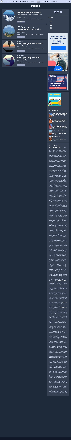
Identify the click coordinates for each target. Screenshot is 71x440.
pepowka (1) (61, 259)
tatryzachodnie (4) (64, 350)
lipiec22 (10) (50, 307)
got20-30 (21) (65, 185)
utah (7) (65, 147)
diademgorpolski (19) (56, 311)
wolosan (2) (54, 361)
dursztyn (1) (56, 298)
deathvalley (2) (51, 172)
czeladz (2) (62, 236)
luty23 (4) (55, 302)
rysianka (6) (65, 220)
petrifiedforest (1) (64, 154)
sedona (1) (65, 151)
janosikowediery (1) (61, 200)
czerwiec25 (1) (51, 175)
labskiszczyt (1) (57, 176)
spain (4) (53, 385)
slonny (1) (65, 358)
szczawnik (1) (58, 251)
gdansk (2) (56, 357)
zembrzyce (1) (65, 276)
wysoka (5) (65, 207)
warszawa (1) (55, 362)
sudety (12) (56, 187)
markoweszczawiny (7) (52, 220)
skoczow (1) (50, 165)
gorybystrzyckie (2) (51, 215)
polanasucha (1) (64, 255)
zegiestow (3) (55, 250)
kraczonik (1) (64, 264)
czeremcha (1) (61, 322)
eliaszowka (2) (55, 192)
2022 (51, 25)
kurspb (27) (54, 292)
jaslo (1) (62, 204)
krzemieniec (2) (51, 360)
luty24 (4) (66, 239)
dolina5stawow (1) (64, 380)
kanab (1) (57, 151)
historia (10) (59, 250)
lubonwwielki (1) (51, 279)
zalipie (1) (66, 377)
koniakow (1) (60, 299)
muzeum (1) (50, 372)
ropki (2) (54, 393)
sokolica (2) (50, 209)
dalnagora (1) (65, 303)
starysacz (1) (60, 205)
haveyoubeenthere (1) (64, 338)
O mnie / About (53, 1)
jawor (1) (66, 292)
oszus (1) (50, 236)
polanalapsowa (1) (63, 308)
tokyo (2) (66, 390)
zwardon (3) (65, 241)
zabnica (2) (55, 241)
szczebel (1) (65, 376)
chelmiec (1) (53, 346)
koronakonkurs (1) (51, 347)
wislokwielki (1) (55, 336)
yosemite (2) (64, 165)
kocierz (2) (65, 274)
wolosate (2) (50, 224)
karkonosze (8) (56, 174)
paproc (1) (53, 294)
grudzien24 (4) (61, 191)
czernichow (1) (58, 351)
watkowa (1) (65, 361)
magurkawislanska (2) (56, 184)
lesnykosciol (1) (55, 179)
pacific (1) (66, 391)
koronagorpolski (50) (62, 216)
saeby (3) (50, 346)
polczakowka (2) (64, 283)
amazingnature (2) (51, 308)
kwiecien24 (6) (51, 225)
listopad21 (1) (54, 337)
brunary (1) (57, 293)
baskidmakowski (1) (64, 266)
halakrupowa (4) (65, 234)
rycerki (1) (56, 185)
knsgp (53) (57, 347)
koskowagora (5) (51, 195)
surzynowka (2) (57, 266)
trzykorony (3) (51, 341)
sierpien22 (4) (66, 317)
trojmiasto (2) (51, 358)
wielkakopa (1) (65, 366)
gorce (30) (56, 167)
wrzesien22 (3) (65, 316)
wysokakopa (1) (65, 367)
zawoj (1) (57, 297)
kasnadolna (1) (51, 338)
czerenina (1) (50, 361)
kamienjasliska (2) (56, 322)
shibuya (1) (53, 391)
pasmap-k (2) (65, 275)
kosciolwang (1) (51, 368)
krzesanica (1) (65, 383)
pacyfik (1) (56, 376)
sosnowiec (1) (61, 235)
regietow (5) (62, 212)
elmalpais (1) (61, 156)
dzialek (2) (61, 245)
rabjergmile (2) (59, 343)
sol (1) (54, 259)
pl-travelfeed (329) (55, 147)
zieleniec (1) (55, 216)
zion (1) (56, 180)
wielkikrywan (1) (59, 202)
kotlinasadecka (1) (64, 205)
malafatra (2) (50, 200)
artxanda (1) (64, 386)
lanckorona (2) (51, 284)
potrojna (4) (55, 239)
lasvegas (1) (55, 288)
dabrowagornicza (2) (55, 235)
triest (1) (63, 392)
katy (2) (50, 211)
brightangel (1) (51, 174)
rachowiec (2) (51, 259)
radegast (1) (50, 199)
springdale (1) (65, 180)
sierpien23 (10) (56, 274)
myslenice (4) (50, 244)
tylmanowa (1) (51, 312)
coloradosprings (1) (63, 160)
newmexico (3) (65, 155)
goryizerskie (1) (60, 367)
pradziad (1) (65, 187)
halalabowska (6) (56, 191)
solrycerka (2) (65, 256)
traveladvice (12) (51, 382)
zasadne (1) (53, 194)
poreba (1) (50, 256)
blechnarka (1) (51, 255)
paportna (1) (56, 360)
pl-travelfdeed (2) (58, 353)
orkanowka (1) (59, 302)
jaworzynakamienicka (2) (52, 323)
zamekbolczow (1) (63, 333)
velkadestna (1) (60, 215)
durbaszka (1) (57, 316)
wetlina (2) (50, 197)
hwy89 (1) (64, 152)
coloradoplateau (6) (59, 150)
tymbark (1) (57, 170)
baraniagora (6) (61, 221)
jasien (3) (65, 181)
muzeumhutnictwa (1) (64, 250)
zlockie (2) (60, 224)
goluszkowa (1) (65, 294)
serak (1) (50, 190)
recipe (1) (65, 375)
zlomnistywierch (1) (63, 321)
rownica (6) (50, 164)
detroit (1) (56, 388)
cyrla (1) (56, 205)
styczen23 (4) (66, 306)
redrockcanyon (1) (60, 288)
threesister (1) (62, 390)
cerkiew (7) (50, 214)
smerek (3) (59, 204)
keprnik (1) (52, 190)
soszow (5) (65, 221)
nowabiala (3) (51, 283)
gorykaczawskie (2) (51, 332)
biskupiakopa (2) (63, 348)
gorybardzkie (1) (59, 356)
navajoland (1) (65, 156)
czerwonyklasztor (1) (56, 318)
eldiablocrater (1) (51, 155)
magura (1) (54, 254)
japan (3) (50, 391)
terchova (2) (65, 200)
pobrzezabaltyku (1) (65, 356)
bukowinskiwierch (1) (64, 336)
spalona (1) (50, 356)
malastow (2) (65, 254)
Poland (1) (57, 387)
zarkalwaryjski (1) (55, 307)
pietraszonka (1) (65, 289)
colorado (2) (64, 159)
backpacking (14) (51, 388)
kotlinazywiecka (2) (64, 246)
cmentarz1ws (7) (64, 249)
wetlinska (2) (62, 196)
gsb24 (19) (58, 196)
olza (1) (56, 299)
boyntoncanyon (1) (58, 152)
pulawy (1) (50, 207)
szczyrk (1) (60, 289)
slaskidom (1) (56, 367)
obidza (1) (59, 192)
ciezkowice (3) (61, 254)
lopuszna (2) (65, 282)
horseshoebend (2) (51, 152)
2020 (51, 28)
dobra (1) (59, 331)
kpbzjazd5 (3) (57, 308)
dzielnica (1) (65, 204)
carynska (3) (65, 196)
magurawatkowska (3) (52, 212)
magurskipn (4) (57, 212)
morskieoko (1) (51, 381)
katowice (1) (65, 373)
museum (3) (50, 363)
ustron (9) (50, 179)
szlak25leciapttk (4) (51, 231)
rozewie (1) (50, 357)
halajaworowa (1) (54, 328)
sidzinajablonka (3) (51, 230)
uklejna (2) (59, 244)
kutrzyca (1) (65, 328)
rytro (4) (53, 205)
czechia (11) (56, 190)
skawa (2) (64, 393)
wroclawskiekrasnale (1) (52, 371)
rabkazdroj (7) (65, 167)
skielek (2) (57, 259)
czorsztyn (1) (59, 209)
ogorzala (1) (55, 182)
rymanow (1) (61, 210)
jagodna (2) (65, 215)
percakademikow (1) (56, 363)
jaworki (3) (54, 287)
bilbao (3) (50, 385)
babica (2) (54, 276)
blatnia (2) (62, 177)
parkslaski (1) (59, 240)
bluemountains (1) (51, 386)
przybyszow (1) (58, 207)
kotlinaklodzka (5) (51, 352)
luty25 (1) (65, 186)
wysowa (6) (62, 225)
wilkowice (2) (55, 246)
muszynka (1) (62, 251)
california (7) (55, 165)
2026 (51, 20)
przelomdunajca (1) (62, 318)
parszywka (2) (65, 194)
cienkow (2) (50, 184)
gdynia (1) (55, 358)
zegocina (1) (50, 249)
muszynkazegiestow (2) (52, 251)
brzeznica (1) (64, 284)
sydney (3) (65, 381)
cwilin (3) (58, 328)
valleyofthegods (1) (51, 180)
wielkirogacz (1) (64, 287)
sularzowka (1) (65, 261)
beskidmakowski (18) (59, 194)
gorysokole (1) (58, 333)
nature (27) (57, 375)
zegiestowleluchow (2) (52, 265)
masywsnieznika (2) (64, 353)
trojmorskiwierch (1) (55, 355)
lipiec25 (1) (50, 171)
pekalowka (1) (60, 261)
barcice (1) (50, 205)
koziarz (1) (61, 311)
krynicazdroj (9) (55, 214)
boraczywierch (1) (59, 292)
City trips (33, 1)
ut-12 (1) (54, 150)
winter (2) (54, 387)
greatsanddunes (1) (58, 159)
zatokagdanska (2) (64, 357)
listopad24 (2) (65, 199)
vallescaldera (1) (55, 157)
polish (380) (54, 145)
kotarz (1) (50, 328)
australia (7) (55, 378)
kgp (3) (50, 366)
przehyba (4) (61, 217)
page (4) (54, 151)
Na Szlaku (15, 1)
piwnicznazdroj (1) (56, 321)
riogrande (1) (56, 160)
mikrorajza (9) (64, 231)
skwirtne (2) (65, 225)
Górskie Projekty (24, 1)
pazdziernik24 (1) (55, 201)
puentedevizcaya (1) (58, 386)
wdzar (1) (66, 318)
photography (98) (63, 307)
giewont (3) (60, 383)
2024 (51, 22)
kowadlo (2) (50, 353)
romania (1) (60, 388)
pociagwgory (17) (59, 164)
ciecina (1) (66, 240)
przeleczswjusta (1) (51, 316)
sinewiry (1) (54, 297)
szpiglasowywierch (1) (57, 380)
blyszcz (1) (65, 311)
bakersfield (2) (59, 171)
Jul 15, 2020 (19, 46)
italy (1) (60, 392)
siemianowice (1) (54, 240)
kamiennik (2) (59, 255)
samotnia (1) (55, 175)
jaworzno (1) (58, 231)
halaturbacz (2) (60, 282)
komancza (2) (51, 206)
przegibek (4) (60, 185)
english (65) (64, 161)
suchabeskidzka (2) (51, 266)
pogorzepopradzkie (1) (64, 192)
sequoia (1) (54, 171)
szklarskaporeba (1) (51, 176)
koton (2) (65, 195)
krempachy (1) (61, 297)
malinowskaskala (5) (52, 289)
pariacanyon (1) (61, 151)
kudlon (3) (60, 327)
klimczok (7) (61, 186)
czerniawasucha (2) (56, 234)
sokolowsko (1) (65, 337)
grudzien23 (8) (55, 249)
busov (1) (50, 293)
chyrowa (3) (54, 211)
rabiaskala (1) (60, 360)
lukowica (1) (65, 259)
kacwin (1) (54, 280)
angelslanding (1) (60, 180)
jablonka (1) (56, 230)
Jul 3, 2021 (19, 32)
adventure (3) (51, 378)
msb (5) (52, 275)
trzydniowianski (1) (57, 350)
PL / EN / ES (43, 1)
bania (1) (66, 269)
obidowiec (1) (56, 382)
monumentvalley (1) (63, 179)
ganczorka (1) (65, 299)
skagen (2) (64, 343)
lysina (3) (62, 269)
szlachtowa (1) (59, 287)
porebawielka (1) (51, 302)
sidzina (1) (60, 234)
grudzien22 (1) (65, 312)
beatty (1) (55, 172)
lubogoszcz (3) (56, 279)
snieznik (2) (50, 355)
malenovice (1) (51, 202)
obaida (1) (59, 391)
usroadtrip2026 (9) (51, 149)
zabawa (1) (65, 298)
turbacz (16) (54, 169)
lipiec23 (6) (50, 287)
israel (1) (66, 392)
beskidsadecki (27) (65, 190)
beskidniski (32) (64, 206)
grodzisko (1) (58, 306)
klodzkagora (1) (54, 356)
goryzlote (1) (54, 353)
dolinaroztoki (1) (51, 322)
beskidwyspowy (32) (52, 170)
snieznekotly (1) (61, 176)
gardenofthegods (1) (52, 161)
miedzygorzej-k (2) (60, 241)
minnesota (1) (61, 381)
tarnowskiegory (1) (64, 371)
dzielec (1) (60, 303)
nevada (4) (59, 172)
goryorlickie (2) (65, 214)
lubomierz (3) (61, 181)
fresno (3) (65, 166)
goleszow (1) (65, 230)
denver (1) (58, 161)
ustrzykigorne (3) (55, 197)
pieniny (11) (62, 207)
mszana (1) (59, 279)
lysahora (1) (65, 201)
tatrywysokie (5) (51, 348)
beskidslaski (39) (51, 162)
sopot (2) (60, 357)
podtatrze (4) (61, 230)
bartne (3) (64, 211)
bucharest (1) (65, 388)
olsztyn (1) (50, 370)
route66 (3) (55, 155)
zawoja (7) (50, 235)
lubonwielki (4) (59, 283)
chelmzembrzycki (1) (60, 276)
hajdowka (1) (65, 270)
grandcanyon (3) (51, 154)
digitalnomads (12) (61, 382)
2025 (51, 21)
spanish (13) (55, 372)
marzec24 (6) (50, 234)
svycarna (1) (60, 190)
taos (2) (65, 157)
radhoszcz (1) (55, 199)
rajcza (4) (63, 240)
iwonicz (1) (57, 210)
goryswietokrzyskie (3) (52, 343)
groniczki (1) (53, 261)
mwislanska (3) (59, 323)
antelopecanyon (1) (60, 175)
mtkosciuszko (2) (60, 378)
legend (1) (65, 382)
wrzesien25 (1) (60, 169)
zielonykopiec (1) (51, 326)
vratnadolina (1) (65, 202)
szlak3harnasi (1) (51, 299)
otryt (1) (62, 361)
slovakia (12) (50, 201)
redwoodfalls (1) (56, 381)
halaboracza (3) (51, 241)
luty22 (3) (65, 332)
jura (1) (54, 370)
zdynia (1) (50, 337)
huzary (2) (58, 225)
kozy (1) (61, 260)
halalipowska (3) (51, 229)
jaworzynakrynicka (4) (52, 217)
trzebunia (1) (56, 195)
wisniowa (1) (65, 327)
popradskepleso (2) (64, 355)
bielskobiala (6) (58, 177)
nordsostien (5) (51, 342)
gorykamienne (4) (51, 327)
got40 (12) (64, 169)
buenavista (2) (51, 160)
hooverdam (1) (64, 172)
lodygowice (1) (51, 246)
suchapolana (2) (58, 269)
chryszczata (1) (59, 206)
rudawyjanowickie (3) (52, 333)
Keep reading (20, 21)
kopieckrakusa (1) (64, 313)
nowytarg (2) (61, 170)
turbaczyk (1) (50, 306)
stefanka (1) (50, 254)
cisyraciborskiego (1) (52, 375)
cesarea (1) (50, 393)
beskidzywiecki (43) (63, 219)
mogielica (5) (65, 170)
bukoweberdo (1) (60, 358)
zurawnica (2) (51, 276)
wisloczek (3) (65, 210)
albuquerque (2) (51, 156)
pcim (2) (57, 261)
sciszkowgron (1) (61, 274)
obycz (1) (55, 255)
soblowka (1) (53, 236)
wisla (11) (54, 164)
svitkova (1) (65, 235)
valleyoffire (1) (51, 181)
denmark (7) (61, 342)
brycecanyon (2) (58, 149)
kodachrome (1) (64, 149)
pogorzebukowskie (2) (52, 210)
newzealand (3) (51, 373)
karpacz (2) (61, 174)
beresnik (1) (55, 312)
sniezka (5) (65, 174)
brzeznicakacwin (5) (64, 279)
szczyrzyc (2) (61, 306)
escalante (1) (50, 150)
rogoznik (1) (60, 298)
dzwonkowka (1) (59, 393)
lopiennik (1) (65, 360)
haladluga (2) (50, 387)
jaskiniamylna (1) (51, 365)
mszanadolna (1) (51, 377)
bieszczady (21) (51, 196)
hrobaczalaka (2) (65, 260)
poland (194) (64, 302)
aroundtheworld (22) (60, 166)
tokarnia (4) (53, 207)
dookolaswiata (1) (60, 376)
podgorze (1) (59, 313)
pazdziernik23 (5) (51, 260)
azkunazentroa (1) (58, 385)
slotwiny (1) (64, 265)
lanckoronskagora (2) (58, 284)
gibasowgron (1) (51, 274)
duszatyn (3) (55, 206)
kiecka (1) (60, 270)
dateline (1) (63, 391)
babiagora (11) (58, 220)
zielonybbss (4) (65, 288)
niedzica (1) (63, 209)
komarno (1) (55, 368)
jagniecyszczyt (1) (57, 348)
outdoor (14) (56, 341)
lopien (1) (50, 331)
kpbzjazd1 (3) (62, 328)
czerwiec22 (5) (64, 323)
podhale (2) (56, 282)
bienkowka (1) (61, 195)
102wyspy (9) (50, 250)
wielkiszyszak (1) (60, 365)
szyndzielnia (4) (57, 186)
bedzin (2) (65, 236)
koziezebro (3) (60, 214)
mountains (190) (62, 280)
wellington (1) (56, 377)
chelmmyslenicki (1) (64, 244)
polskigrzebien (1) (51, 367)
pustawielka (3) (51, 192)
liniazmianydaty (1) (51, 376)
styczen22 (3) (57, 327)
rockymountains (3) (51, 159)
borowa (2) (57, 346)
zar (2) (50, 275)
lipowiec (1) (65, 322)
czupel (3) (65, 245)
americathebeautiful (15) (52, 166)
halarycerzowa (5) (51, 186)
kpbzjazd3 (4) (50, 321)
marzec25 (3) (50, 182)
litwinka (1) (65, 297)
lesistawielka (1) (59, 337)
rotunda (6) (65, 212)
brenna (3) (65, 177)
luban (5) (50, 169)
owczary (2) (53, 293)
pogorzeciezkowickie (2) (59, 226)
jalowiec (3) (61, 317)
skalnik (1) (60, 366)
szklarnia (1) (56, 303)
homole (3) (60, 316)
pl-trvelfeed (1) (59, 338)
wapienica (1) (60, 256)
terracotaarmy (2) (60, 372)
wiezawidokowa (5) (51, 245)
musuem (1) (60, 373)
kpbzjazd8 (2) (60, 312)
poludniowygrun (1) (51, 204)
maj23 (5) (63, 292)
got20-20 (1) (56, 181)
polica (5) (62, 220)
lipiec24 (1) (50, 216)
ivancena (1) (55, 202)
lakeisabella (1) (64, 171)
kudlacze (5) (55, 244)
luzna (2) (57, 254)
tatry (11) (65, 347)
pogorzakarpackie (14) (52, 269)
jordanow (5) (50, 219)
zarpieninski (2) (54, 209)
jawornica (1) (62, 239)
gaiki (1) (50, 261)
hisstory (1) (65, 372)
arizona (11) (65, 150)
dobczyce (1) (64, 271)
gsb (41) (54, 196)
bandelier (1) (50, 157)
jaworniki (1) (50, 362)
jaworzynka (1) (51, 380)
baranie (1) (50, 336)
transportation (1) (51, 392)
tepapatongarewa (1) (61, 377)
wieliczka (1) (58, 271)
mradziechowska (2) (57, 326)
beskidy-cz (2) (60, 197)
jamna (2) (59, 336)
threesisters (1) (64, 385)
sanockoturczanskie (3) (58, 352)
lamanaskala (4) (51, 239)
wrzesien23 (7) (57, 245)
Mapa (38, 1)
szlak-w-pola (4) (55, 224)
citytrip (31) (54, 313)
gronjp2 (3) (60, 275)
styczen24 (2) (59, 246)
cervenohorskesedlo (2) (63, 189)
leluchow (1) (58, 264)
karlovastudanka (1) (56, 189)
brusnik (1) (54, 338)
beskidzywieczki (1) (63, 184)
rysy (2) (60, 355)
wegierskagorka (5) (64, 182)
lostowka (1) (59, 182)
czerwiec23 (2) (51, 292)
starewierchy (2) (56, 219)
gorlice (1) (61, 347)
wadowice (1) (50, 317)
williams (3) (55, 154)
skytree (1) (56, 391)
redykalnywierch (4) (58, 229)
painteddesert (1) (60, 155)
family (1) (50, 383)
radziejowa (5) (57, 217)
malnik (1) (65, 251)
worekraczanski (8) (51, 185)
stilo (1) (53, 357)
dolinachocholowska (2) (52, 351)
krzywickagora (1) (51, 270)
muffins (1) (61, 375)
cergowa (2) (59, 211)
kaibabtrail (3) (60, 154)
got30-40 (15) (65, 164)
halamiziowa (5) (56, 221)
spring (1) (58, 390)
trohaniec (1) (58, 361)
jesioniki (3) (60, 187)
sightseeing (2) (56, 392)
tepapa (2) (55, 373)
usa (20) (60, 165)
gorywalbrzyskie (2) (62, 346)
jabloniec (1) (56, 294)
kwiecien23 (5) (61, 294)
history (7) (65, 362)
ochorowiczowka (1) (57, 260)
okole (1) (61, 332)
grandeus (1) (50, 311)
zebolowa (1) (56, 270)
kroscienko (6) (60, 167)
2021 (51, 27)
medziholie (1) (61, 201)
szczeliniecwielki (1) (60, 368)
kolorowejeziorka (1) (55, 366)
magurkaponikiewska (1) (56, 317)
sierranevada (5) (51, 167)
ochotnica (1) (65, 217)
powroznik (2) (59, 265)
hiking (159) (51, 282)
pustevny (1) (65, 197)
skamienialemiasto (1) (63, 341)
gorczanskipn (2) (51, 303)
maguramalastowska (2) (52, 226)
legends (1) (55, 390)
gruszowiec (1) (55, 331)
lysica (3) (65, 342)
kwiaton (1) (61, 293)
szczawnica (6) (51, 288)
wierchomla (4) (65, 191)
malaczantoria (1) (59, 370)
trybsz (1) (50, 280)
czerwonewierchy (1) (55, 383)
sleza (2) (66, 346)
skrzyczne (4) (57, 289)
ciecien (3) (54, 306)
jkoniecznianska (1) (51, 264)
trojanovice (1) (60, 199)
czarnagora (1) (51, 298)
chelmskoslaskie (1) (64, 326)
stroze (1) (65, 226)
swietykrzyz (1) (51, 390)
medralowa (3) (51, 221)
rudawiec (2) (64, 352)
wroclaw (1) (64, 370)
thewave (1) (50, 151)
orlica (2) (56, 215)
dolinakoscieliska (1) (63, 363)
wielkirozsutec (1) (55, 200)
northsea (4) (56, 342)
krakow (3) (50, 313)
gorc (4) (50, 194)
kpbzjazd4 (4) (50, 318)
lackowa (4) (54, 225)
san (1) (66, 378)
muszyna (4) (65, 224)
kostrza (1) (65, 293)
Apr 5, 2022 (19, 17)
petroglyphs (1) (56, 156)
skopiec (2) (57, 332)
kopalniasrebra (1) (58, 371)
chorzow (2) (50, 240)
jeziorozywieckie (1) (64, 351)
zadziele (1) (59, 249)
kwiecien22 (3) (64, 331)
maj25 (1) (50, 177)
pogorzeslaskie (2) (58, 162)
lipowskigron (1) (64, 162)
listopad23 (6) (55, 256)
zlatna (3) (64, 229)
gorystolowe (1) (65, 368)
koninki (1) (54, 283)
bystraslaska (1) (51, 187)
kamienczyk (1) (54, 177)
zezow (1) (50, 294)
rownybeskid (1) (58, 236)
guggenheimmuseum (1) (63, 387)
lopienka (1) (50, 297)
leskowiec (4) (56, 275)
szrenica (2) (65, 176)
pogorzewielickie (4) (51, 271)
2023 (51, 24)
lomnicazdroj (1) (51, 191)
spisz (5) (66, 209)
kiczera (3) (58, 239)
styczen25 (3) (50, 189)
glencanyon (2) (65, 175)
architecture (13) (60, 362)
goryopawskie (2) (51, 350)
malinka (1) (55, 365)
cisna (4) (56, 204)
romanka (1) (65, 365)
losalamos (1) (61, 157)
